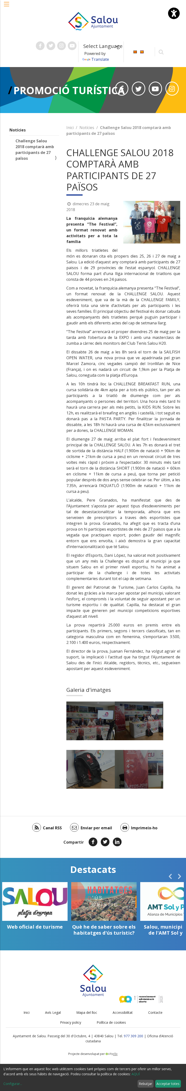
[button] (7, 6)
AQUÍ (136, 1074)
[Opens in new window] (121, 89)
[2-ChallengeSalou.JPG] (139, 721)
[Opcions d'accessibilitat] (174, 13)
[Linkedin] (117, 842)
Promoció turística (69, 90)
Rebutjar (145, 1083)
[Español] (142, 51)
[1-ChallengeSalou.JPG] (90, 721)
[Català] (135, 51)
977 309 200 (133, 1036)
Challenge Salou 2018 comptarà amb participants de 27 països (35, 149)
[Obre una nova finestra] (40, 45)
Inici (70, 127)
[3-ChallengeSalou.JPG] (90, 769)
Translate (100, 59)
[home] (93, 20)
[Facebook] (93, 842)
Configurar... (12, 1083)
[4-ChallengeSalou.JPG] (139, 769)
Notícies (17, 130)
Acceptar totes (167, 1083)
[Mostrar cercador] (161, 52)
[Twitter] (105, 842)
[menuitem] (135, 51)
